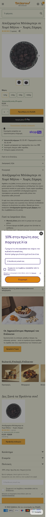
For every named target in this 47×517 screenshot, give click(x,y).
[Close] (41, 233)
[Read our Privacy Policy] (40, 273)
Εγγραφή (22, 279)
